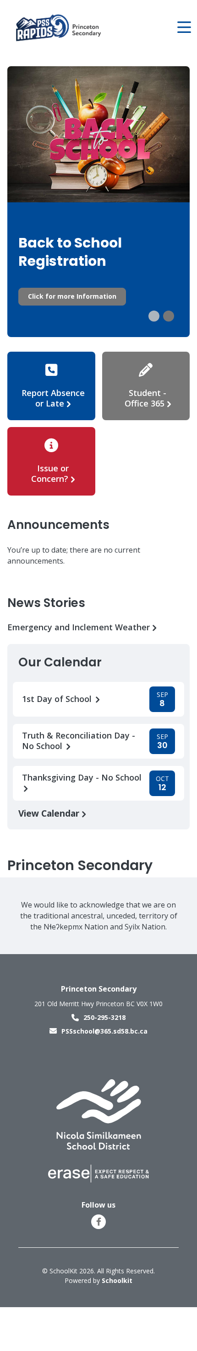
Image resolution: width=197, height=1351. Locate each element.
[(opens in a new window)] (98, 1114)
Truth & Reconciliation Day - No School (78, 740)
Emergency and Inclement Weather (79, 627)
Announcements (58, 525)
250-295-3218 (104, 1017)
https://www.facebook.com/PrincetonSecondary (98, 1222)
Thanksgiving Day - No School (82, 777)
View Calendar (50, 813)
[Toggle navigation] (183, 27)
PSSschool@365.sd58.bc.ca (104, 1031)
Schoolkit (117, 1280)
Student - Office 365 (146, 398)
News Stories (46, 603)
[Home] (58, 28)
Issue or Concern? (50, 473)
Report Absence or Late (53, 398)
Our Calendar (60, 662)
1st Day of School (58, 699)
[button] (153, 316)
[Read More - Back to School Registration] (98, 202)
